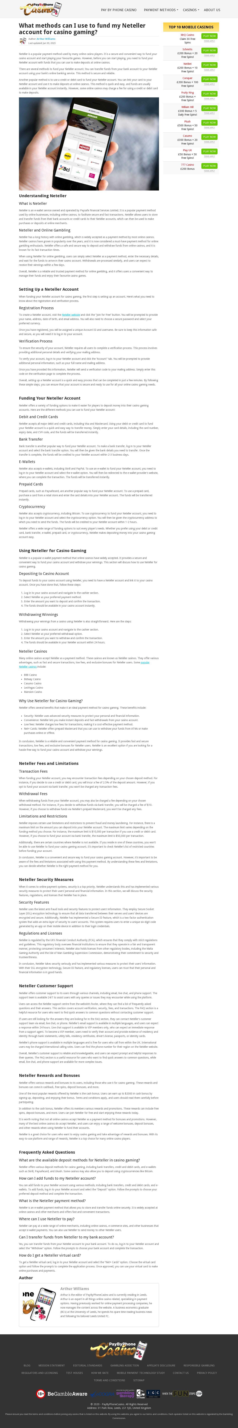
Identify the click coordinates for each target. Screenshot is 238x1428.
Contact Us (181, 1372)
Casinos (190, 10)
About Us (212, 10)
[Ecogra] (102, 1397)
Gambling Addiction (124, 1365)
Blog (27, 1365)
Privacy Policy (207, 1372)
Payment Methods (160, 10)
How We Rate (100, 1372)
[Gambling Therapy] (125, 1397)
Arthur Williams (46, 38)
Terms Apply (209, 41)
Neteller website (71, 314)
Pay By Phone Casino (118, 10)
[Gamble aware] (67, 1397)
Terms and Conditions (109, 1380)
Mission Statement (51, 1365)
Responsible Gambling (199, 1365)
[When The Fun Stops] (182, 1397)
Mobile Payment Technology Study (141, 1372)
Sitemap (138, 1380)
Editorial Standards (87, 1365)
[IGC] (153, 1397)
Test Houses (74, 1372)
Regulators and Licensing (39, 1372)
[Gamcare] (141, 1397)
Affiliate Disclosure (161, 1365)
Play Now (209, 36)
